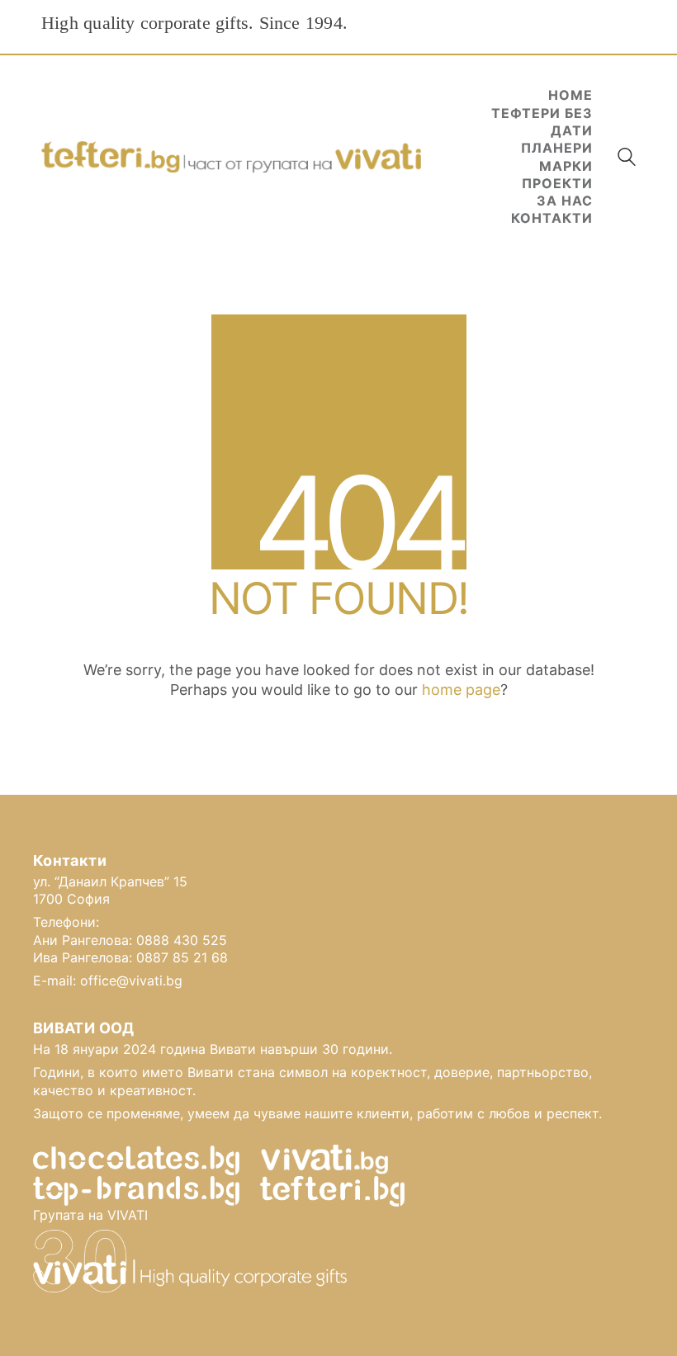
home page (461, 689)
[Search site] (627, 159)
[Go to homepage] (231, 157)
